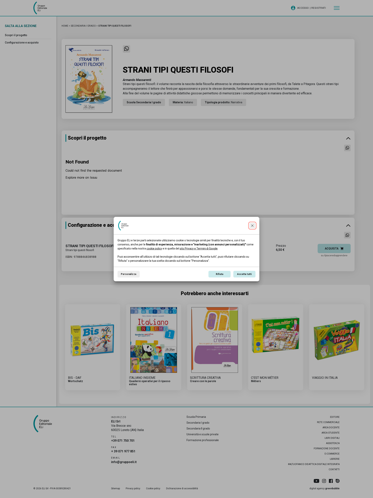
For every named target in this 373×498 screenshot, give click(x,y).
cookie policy (154, 248)
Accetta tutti (244, 274)
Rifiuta (219, 274)
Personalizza (128, 274)
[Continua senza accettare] (252, 226)
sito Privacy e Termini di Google (199, 248)
